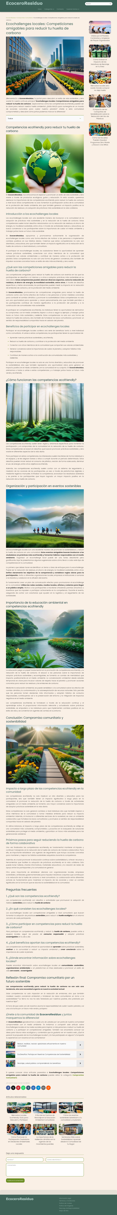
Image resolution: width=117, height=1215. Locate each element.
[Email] (43, 1088)
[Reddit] (48, 1088)
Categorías (48, 9)
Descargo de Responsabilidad (69, 1208)
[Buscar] (110, 3)
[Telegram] (38, 1088)
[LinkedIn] (33, 1088)
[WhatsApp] (23, 1088)
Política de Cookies (65, 1203)
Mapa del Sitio (63, 1211)
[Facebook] (8, 1088)
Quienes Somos (72, 9)
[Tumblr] (28, 1088)
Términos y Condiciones (67, 1201)
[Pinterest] (18, 1088)
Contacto (60, 9)
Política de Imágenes (66, 1206)
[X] (13, 1088)
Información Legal (65, 1198)
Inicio (40, 9)
